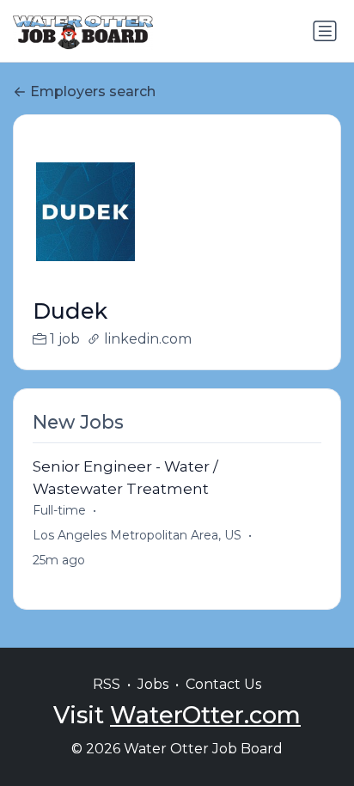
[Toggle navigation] (324, 31)
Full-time (59, 510)
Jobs (152, 684)
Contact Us (223, 684)
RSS (106, 684)
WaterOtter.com (205, 715)
